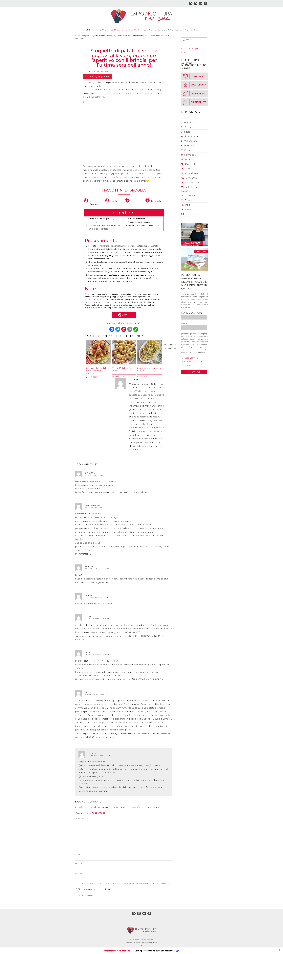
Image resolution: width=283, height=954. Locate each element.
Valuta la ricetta (83, 813)
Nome (78, 854)
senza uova (191, 178)
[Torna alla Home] (141, 16)
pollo (187, 204)
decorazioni (192, 214)
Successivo (169, 349)
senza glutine (192, 182)
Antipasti (85, 36)
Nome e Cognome (192, 313)
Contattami (192, 30)
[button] (141, 946)
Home (87, 30)
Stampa (125, 315)
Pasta (188, 209)
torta (187, 159)
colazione (190, 195)
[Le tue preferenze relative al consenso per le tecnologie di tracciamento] (279, 950)
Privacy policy (135, 939)
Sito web (79, 873)
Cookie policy (147, 939)
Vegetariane (191, 141)
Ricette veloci (191, 136)
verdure (188, 127)
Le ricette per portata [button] (125, 30)
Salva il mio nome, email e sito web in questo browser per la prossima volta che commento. (123, 883)
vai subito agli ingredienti (97, 76)
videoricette (191, 173)
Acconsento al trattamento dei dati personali (192, 361)
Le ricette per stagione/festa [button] (162, 30)
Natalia (93, 71)
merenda (189, 122)
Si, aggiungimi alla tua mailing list (95, 889)
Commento (80, 818)
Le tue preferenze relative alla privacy (154, 950)
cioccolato (190, 164)
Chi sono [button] (100, 30)
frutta (188, 168)
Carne (187, 150)
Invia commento (87, 895)
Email (78, 864)
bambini (189, 145)
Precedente (170, 344)
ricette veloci (188, 48)
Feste (187, 131)
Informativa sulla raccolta (117, 950)
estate (188, 200)
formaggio (190, 155)
